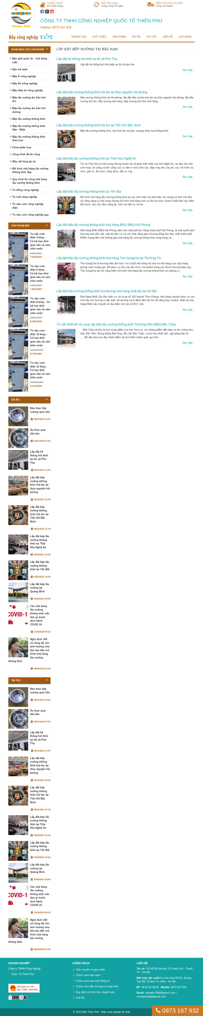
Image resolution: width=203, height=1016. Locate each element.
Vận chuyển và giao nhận (90, 969)
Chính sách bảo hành (88, 975)
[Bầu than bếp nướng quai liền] (18, 416)
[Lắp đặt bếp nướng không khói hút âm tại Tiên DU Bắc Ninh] (18, 515)
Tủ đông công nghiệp (25, 189)
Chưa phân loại (21, 147)
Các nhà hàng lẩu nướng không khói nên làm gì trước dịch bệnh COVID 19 (39, 615)
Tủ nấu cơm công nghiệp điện (27, 206)
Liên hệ (168, 36)
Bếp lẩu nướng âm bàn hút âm (28, 99)
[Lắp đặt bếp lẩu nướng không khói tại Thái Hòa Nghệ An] (18, 544)
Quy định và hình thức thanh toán (95, 992)
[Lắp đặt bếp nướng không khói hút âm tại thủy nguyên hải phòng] (18, 486)
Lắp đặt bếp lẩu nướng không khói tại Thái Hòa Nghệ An (96, 158)
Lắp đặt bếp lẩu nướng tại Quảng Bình (39, 588)
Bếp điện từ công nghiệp (27, 90)
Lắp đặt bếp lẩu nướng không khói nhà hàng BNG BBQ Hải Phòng (103, 224)
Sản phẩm (119, 36)
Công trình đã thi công (26, 154)
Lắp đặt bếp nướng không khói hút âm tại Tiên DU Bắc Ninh (98, 125)
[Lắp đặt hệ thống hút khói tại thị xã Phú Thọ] (18, 460)
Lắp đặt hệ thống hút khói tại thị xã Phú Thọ (86, 59)
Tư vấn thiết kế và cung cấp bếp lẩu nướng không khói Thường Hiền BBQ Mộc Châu (116, 324)
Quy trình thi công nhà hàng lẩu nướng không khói (29, 181)
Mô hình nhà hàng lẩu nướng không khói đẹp (30, 170)
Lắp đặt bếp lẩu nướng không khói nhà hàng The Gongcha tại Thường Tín (108, 258)
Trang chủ (78, 36)
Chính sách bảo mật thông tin (93, 980)
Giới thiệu (99, 36)
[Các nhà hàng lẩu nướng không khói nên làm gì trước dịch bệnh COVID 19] (18, 614)
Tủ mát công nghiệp (24, 196)
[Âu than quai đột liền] (18, 438)
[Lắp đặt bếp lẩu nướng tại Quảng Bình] (18, 592)
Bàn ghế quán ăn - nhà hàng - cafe (30, 60)
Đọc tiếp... (189, 69)
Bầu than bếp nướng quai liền (40, 410)
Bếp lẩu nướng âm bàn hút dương (28, 110)
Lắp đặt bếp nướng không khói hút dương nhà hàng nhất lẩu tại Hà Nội (106, 291)
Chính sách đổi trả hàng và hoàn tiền (97, 986)
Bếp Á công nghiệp (24, 76)
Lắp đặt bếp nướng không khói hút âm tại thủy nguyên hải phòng (101, 92)
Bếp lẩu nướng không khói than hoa (28, 138)
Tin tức (151, 36)
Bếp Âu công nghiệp (24, 83)
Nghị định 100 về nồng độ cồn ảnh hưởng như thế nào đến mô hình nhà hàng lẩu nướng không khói (29, 650)
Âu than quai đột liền (38, 431)
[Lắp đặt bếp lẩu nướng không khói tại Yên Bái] (18, 570)
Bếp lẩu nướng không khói (28, 118)
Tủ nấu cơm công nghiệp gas (30, 214)
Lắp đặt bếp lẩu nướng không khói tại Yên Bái (88, 191)
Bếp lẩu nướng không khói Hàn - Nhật (28, 128)
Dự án (136, 36)
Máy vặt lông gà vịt (23, 161)
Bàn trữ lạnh (20, 69)
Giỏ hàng (185, 36)
